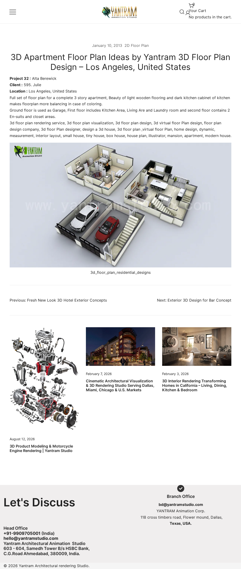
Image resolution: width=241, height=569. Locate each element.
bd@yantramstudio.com (181, 504)
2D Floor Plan (137, 45)
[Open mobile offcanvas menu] (12, 11)
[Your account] (187, 11)
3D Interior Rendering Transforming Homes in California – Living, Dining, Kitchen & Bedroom (194, 385)
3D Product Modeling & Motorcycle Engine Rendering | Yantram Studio (41, 448)
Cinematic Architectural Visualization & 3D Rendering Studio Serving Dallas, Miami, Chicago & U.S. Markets (120, 385)
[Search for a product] (182, 11)
